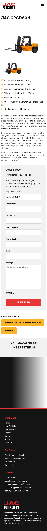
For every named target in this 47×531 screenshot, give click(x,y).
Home (7, 423)
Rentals (8, 433)
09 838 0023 (10, 478)
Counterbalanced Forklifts (15, 455)
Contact (8, 443)
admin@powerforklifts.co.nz (16, 491)
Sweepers (9, 465)
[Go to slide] (12, 65)
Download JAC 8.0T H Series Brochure (22, 323)
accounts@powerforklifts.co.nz (18, 488)
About (7, 439)
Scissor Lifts (10, 462)
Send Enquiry (23, 302)
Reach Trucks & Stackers (15, 458)
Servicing (9, 436)
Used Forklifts (10, 429)
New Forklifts (10, 426)
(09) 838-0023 (24, 186)
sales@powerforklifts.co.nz (16, 481)
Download (9, 331)
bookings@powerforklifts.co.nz (17, 484)
